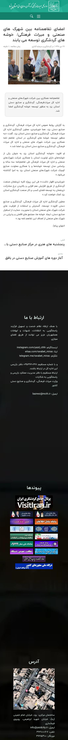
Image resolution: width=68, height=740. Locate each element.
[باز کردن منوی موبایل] (38, 16)
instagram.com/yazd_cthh (31, 347)
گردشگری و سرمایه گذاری (41, 46)
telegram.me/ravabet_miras (34, 356)
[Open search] (31, 16)
